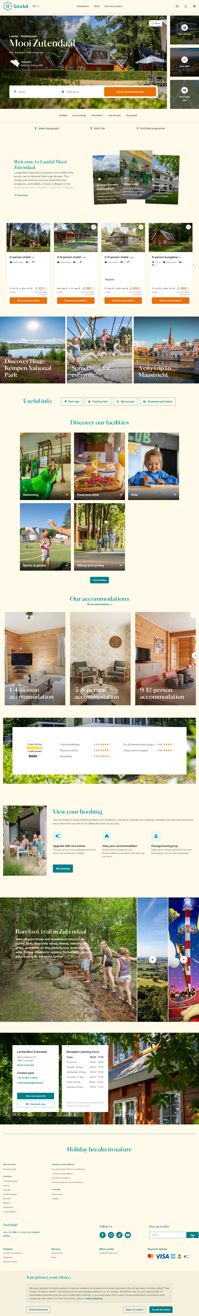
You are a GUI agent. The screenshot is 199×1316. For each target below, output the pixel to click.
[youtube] (128, 1237)
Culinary (55, 1198)
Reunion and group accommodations (67, 1182)
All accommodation (98, 604)
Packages (56, 1189)
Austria (6, 1185)
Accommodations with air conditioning (68, 1169)
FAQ (14, 1232)
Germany (7, 1190)
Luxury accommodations (62, 1173)
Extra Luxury (57, 1194)
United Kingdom (10, 1194)
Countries (7, 1176)
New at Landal (9, 1164)
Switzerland (8, 1207)
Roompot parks (9, 1169)
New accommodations (61, 1178)
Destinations (83, 6)
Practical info (100, 401)
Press (53, 1257)
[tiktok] (119, 1237)
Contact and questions (12, 1253)
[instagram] (111, 1237)
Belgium (6, 1203)
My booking (63, 868)
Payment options (10, 1261)
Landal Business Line (109, 1253)
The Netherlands (10, 1181)
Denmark (7, 1198)
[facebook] (103, 1237)
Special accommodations (63, 1164)
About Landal (56, 1253)
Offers (97, 6)
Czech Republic (10, 1211)
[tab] (68, 959)
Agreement (8, 1257)
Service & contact (113, 6)
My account (127, 401)
